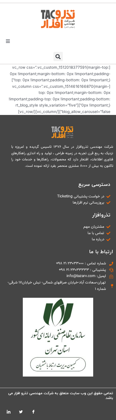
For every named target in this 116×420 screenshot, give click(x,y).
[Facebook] (33, 411)
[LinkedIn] (8, 411)
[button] (8, 41)
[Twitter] (21, 411)
